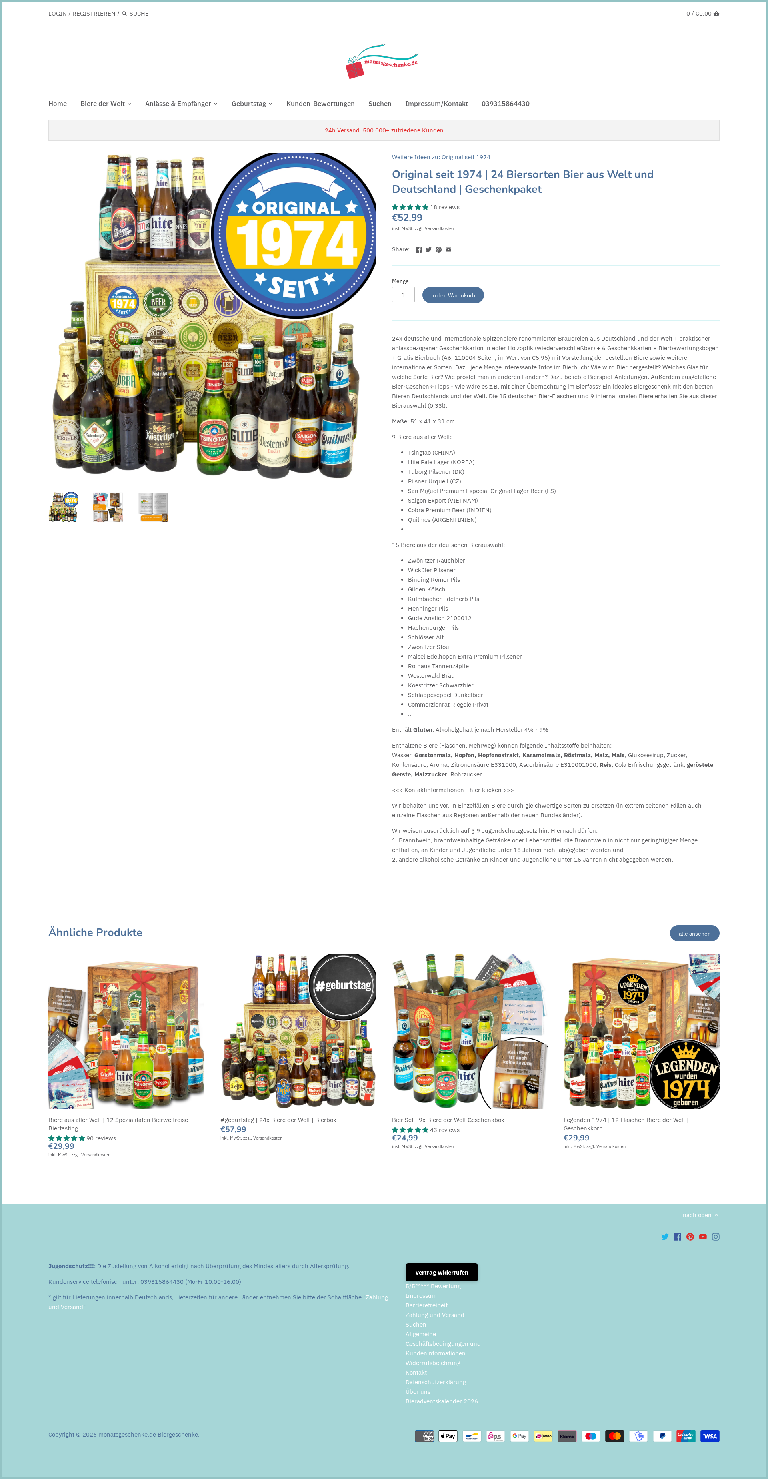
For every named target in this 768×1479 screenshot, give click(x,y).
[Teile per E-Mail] (449, 248)
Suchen (416, 1324)
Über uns (418, 1391)
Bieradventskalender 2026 (442, 1401)
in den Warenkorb (453, 295)
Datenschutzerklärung (436, 1382)
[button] (411, 207)
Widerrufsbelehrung (433, 1363)
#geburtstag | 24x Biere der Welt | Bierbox (278, 1120)
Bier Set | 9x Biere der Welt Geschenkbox (448, 1120)
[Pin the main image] (439, 248)
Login (57, 13)
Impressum (421, 1295)
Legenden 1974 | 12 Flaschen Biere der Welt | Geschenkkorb (626, 1124)
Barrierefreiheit (427, 1305)
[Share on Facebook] (419, 248)
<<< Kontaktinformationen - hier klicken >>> (453, 790)
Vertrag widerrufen (441, 1272)
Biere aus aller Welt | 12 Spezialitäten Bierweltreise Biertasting (118, 1124)
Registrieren (94, 13)
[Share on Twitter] (429, 248)
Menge (400, 281)
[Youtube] (703, 1236)
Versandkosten (439, 228)
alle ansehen (695, 933)
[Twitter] (665, 1236)
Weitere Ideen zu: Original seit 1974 (441, 157)
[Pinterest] (690, 1236)
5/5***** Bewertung (433, 1286)
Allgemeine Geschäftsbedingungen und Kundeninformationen (443, 1343)
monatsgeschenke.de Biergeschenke (148, 1434)
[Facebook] (678, 1236)
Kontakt (416, 1372)
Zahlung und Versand (435, 1315)
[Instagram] (716, 1236)
